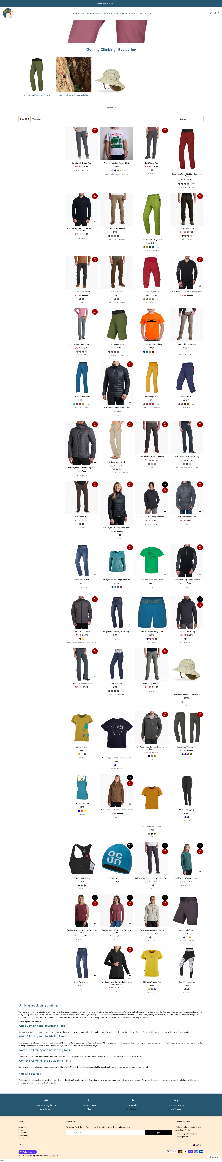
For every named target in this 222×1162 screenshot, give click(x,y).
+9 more (157, 299)
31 (115, 239)
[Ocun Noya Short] (151, 272)
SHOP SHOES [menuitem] (86, 13)
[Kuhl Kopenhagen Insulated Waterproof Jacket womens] (116, 962)
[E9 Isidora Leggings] (187, 790)
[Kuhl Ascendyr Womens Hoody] (151, 910)
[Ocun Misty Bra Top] (81, 858)
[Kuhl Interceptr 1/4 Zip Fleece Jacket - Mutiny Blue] (81, 209)
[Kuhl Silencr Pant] (81, 497)
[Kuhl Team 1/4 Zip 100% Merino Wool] (187, 272)
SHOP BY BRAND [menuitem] (121, 13)
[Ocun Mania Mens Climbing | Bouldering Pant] (187, 149)
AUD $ (198, 1145)
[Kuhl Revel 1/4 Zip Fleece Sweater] (187, 560)
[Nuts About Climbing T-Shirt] (151, 560)
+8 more (193, 183)
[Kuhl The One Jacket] (81, 612)
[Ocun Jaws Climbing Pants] (151, 215)
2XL (152, 587)
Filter (22, 119)
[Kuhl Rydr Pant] (116, 272)
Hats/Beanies (111, 107)
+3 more (122, 170)
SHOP (75, 13)
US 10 (84, 171)
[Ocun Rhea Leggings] (187, 962)
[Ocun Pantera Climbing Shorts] (151, 612)
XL (122, 174)
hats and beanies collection (33, 1080)
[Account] (215, 13)
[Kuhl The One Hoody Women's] (151, 497)
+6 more (122, 352)
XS (181, 187)
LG (84, 814)
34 (191, 239)
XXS (145, 303)
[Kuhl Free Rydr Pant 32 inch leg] (151, 437)
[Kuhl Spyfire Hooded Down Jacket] (81, 443)
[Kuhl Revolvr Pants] (187, 209)
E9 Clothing (35, 1018)
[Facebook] (20, 1145)
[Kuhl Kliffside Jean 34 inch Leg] (187, 437)
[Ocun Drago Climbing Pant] (187, 727)
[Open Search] (211, 13)
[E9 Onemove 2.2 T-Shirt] (151, 799)
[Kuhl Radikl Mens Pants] (187, 325)
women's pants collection (32, 1067)
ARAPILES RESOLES (140, 13)
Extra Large (87, 642)
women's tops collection (32, 1056)
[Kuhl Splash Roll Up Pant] (81, 143)
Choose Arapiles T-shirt (138, 1032)
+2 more (191, 187)
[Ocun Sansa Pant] (116, 664)
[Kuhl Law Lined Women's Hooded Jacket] (116, 790)
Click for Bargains (132, 1109)
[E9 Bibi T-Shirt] (81, 727)
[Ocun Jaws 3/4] (187, 377)
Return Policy (23, 1135)
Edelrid (67, 1018)
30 (113, 239)
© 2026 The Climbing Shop (29, 1156)
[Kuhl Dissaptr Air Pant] (151, 664)
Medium (112, 174)
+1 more (126, 174)
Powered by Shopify (49, 1156)
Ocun (42, 1018)
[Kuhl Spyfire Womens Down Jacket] (116, 503)
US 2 (77, 355)
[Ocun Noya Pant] (151, 377)
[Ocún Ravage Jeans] (81, 962)
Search (21, 1130)
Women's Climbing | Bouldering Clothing (74, 95)
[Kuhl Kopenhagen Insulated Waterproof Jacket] (151, 727)
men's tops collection (30, 1032)
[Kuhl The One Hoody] (187, 612)
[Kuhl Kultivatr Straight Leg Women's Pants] (151, 858)
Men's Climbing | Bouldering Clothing (36, 95)
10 (152, 173)
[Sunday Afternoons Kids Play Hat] (187, 670)
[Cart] (219, 13)
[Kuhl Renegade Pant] (116, 209)
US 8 (86, 355)
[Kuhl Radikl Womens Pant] (81, 664)
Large (118, 174)
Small (107, 174)
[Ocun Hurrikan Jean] (81, 560)
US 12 (88, 171)
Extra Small (117, 538)
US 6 (79, 171)
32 (117, 239)
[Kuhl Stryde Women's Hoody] (187, 858)
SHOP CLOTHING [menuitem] (103, 13)
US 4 (75, 171)
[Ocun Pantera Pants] (81, 377)
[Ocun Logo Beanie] (116, 858)
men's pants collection (31, 1043)
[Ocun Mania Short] (116, 325)
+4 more (122, 239)
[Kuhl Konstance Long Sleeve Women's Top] (116, 910)
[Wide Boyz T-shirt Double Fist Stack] (116, 733)
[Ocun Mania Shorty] (187, 910)
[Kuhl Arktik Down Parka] (187, 497)
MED (83, 757)
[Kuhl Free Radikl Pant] (81, 272)
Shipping (21, 1138)
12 (155, 173)
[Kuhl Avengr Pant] (151, 143)
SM (80, 757)
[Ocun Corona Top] (81, 787)
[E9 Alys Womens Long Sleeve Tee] (116, 560)
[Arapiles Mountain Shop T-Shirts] (116, 143)
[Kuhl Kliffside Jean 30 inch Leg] (116, 440)
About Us (22, 1127)
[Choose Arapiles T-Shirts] (151, 325)
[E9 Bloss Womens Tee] (151, 962)
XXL (152, 759)
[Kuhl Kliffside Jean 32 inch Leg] (81, 325)
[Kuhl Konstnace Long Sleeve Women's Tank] (81, 910)
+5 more (121, 694)
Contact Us (22, 1133)
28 (110, 239)
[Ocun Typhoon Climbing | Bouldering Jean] (116, 612)
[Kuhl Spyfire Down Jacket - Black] (116, 383)
